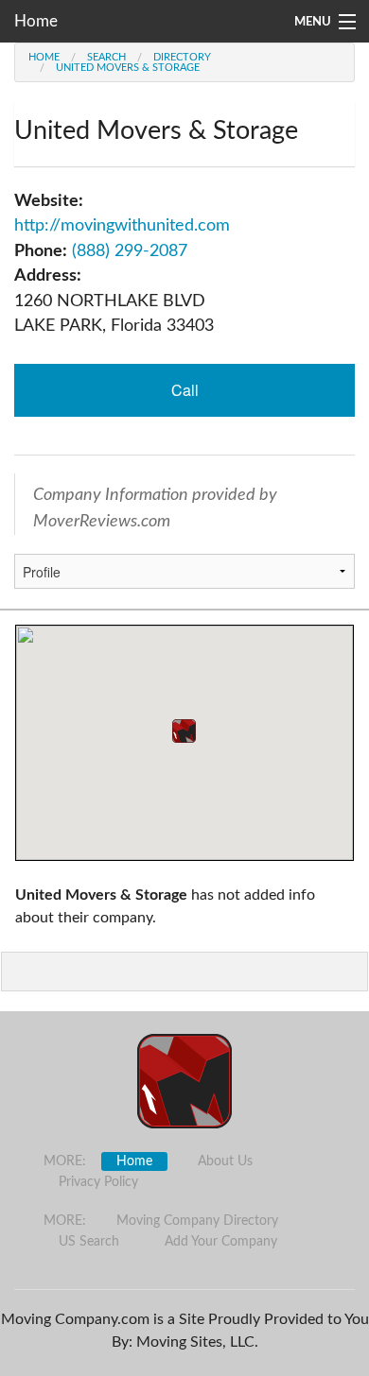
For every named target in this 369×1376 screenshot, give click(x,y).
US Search (89, 1241)
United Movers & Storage (128, 67)
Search (106, 57)
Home (36, 21)
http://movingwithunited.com (122, 225)
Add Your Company (221, 1241)
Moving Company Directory (197, 1221)
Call (185, 390)
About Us (225, 1161)
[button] (184, 731)
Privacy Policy (98, 1182)
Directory (182, 57)
